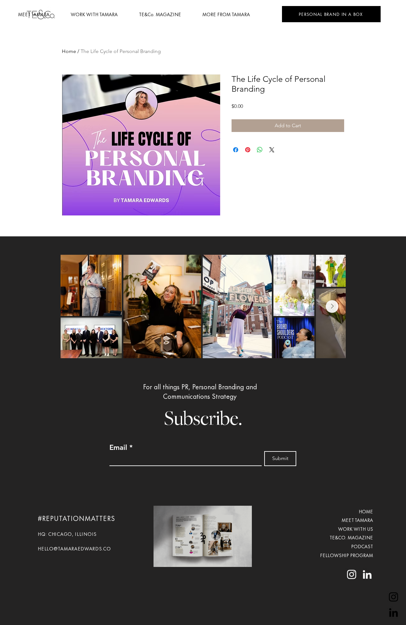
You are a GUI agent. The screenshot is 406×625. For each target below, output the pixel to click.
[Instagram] (393, 597)
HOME (366, 511)
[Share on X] (272, 150)
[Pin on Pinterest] (248, 150)
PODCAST (362, 546)
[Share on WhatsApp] (260, 150)
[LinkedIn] (393, 612)
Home (69, 51)
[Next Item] (332, 306)
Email (118, 447)
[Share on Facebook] (235, 150)
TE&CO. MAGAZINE (351, 537)
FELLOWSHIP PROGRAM (346, 555)
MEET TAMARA (357, 519)
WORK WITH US (355, 528)
